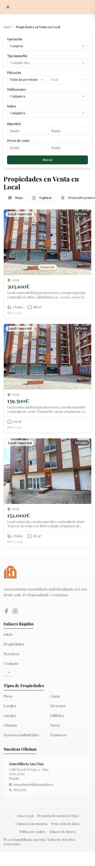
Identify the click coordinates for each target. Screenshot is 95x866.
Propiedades (14, 644)
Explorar (45, 198)
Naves (55, 725)
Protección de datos (65, 824)
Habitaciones (16, 89)
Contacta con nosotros (31, 824)
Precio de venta (18, 140)
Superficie (14, 124)
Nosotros (11, 653)
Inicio (7, 27)
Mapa (19, 198)
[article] (47, 263)
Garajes (10, 715)
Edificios (57, 715)
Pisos (8, 696)
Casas (55, 696)
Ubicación (14, 73)
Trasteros (58, 735)
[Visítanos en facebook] (6, 611)
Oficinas (10, 725)
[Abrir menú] (8, 7)
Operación (14, 39)
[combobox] (47, 46)
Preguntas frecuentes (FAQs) (57, 816)
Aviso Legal (25, 816)
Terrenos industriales (21, 735)
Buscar (48, 160)
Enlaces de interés (62, 832)
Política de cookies (32, 832)
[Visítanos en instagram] (15, 611)
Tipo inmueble (17, 56)
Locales (10, 705)
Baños (11, 106)
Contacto (11, 663)
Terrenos (58, 705)
